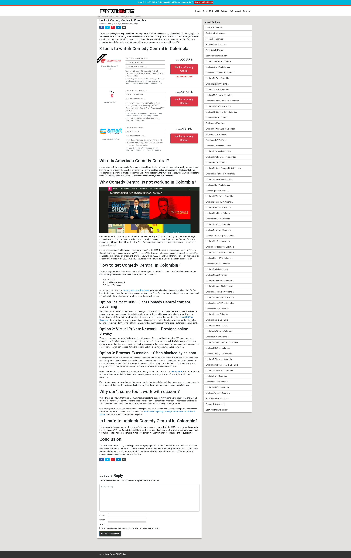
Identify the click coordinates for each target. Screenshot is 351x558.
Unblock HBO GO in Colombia (218, 106)
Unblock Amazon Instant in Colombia (222, 365)
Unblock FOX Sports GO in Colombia (221, 112)
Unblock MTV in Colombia (217, 118)
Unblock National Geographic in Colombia (223, 168)
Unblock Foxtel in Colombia (217, 309)
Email (102, 520)
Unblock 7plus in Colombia (217, 191)
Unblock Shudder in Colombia (218, 213)
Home (197, 11)
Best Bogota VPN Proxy (216, 140)
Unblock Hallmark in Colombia (218, 146)
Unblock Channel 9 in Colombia (219, 179)
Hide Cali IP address (214, 39)
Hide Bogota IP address (216, 134)
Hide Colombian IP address (217, 398)
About (238, 11)
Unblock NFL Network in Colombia (220, 174)
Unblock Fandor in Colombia (218, 219)
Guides (224, 11)
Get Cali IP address (214, 28)
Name (102, 515)
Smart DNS (208, 11)
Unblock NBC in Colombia (216, 275)
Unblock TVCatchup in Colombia (220, 236)
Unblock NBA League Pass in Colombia (222, 101)
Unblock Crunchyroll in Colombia (220, 297)
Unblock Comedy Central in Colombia (222, 342)
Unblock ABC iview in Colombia (219, 331)
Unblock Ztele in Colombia (217, 269)
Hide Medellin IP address (216, 44)
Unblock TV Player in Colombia (219, 354)
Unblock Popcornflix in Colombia (220, 292)
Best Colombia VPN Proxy (217, 410)
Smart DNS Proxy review (110, 139)
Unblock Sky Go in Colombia (218, 241)
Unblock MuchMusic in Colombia (220, 252)
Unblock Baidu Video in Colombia (220, 73)
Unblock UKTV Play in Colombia (219, 196)
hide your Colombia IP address (136, 290)
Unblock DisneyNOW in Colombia (220, 303)
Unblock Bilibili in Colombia (217, 84)
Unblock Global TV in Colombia (219, 258)
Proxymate (177, 371)
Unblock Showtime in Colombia (219, 370)
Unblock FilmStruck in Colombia (219, 280)
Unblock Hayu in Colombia (217, 314)
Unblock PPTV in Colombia (217, 78)
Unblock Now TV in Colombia (218, 230)
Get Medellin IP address (216, 33)
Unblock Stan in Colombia (217, 320)
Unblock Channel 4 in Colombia (219, 286)
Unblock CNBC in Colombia (217, 387)
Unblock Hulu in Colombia (217, 382)
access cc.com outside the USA (161, 427)
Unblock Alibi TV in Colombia (218, 185)
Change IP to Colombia (216, 404)
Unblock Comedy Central (184, 69)
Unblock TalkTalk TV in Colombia (220, 247)
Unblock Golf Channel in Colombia (220, 129)
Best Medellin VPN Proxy (216, 56)
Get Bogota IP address (216, 123)
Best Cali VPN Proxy (214, 50)
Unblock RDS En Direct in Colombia (221, 157)
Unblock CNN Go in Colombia (218, 348)
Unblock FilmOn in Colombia (218, 224)
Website (102, 524)
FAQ (231, 11)
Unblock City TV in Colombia (218, 264)
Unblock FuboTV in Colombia (218, 207)
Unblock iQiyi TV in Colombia (218, 67)
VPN (217, 11)
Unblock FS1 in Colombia (216, 162)
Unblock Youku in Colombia (217, 89)
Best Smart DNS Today (129, 24)
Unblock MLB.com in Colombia (219, 95)
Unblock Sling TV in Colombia (218, 61)
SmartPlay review (110, 102)
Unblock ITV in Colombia (216, 376)
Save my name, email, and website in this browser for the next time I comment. (131, 528)
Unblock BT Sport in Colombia (219, 359)
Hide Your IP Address (204, 2)
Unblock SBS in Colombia (216, 325)
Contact (246, 11)
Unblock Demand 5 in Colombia (219, 202)
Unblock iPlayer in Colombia (218, 393)
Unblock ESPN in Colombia (217, 337)
